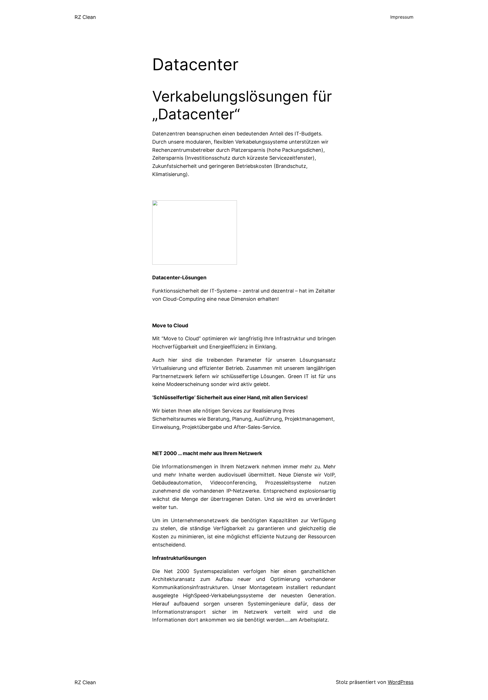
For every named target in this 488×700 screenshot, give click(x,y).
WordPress (400, 682)
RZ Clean (85, 17)
